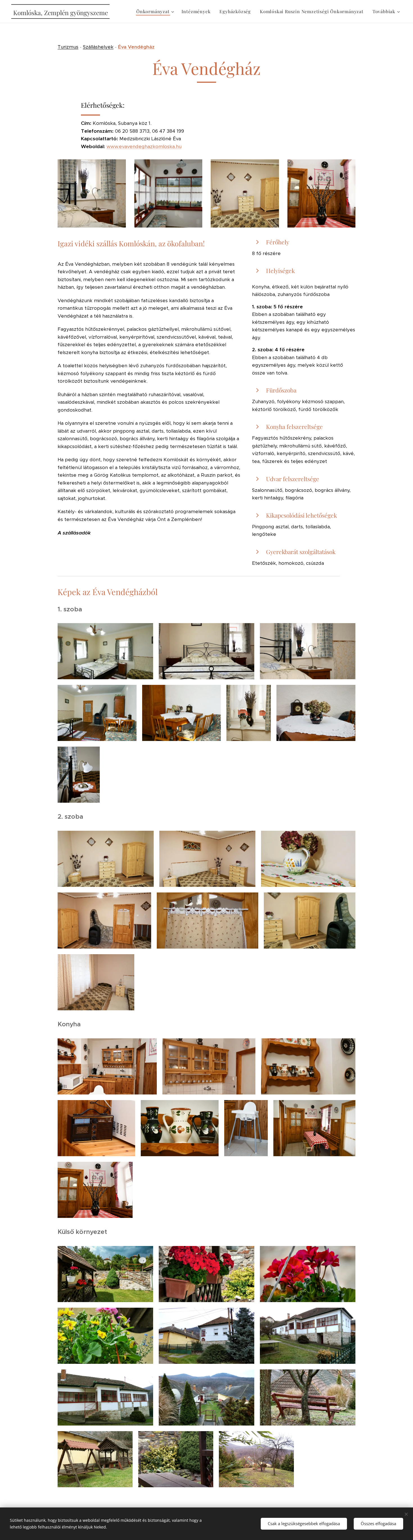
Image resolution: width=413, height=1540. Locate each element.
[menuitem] (156, 11)
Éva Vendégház (136, 47)
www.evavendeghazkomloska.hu (143, 146)
